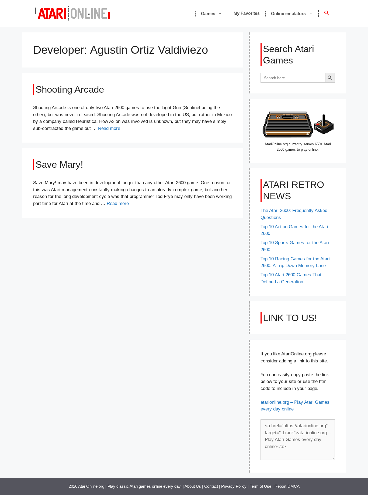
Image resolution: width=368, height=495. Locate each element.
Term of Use (260, 486)
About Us (193, 486)
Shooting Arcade (70, 89)
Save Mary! (59, 164)
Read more (109, 128)
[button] (326, 13)
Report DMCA (287, 486)
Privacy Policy (234, 486)
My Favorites (247, 13)
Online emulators (288, 13)
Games (208, 13)
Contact (211, 486)
